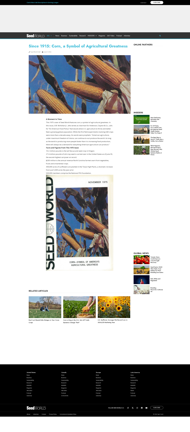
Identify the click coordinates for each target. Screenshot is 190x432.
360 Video (110, 36)
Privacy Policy (53, 414)
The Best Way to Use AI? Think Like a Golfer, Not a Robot (157, 139)
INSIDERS (91, 36)
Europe (98, 372)
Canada (63, 372)
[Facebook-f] (128, 408)
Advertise (127, 36)
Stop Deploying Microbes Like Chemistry (155, 119)
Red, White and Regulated (155, 280)
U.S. (48, 36)
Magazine (102, 36)
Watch (132, 390)
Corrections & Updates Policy (68, 414)
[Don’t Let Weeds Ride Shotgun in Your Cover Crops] (45, 317)
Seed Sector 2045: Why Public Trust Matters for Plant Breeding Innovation (157, 269)
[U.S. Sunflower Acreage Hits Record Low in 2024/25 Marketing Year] (114, 317)
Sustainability (73, 36)
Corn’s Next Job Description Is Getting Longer (42, 2)
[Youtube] (146, 408)
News (57, 36)
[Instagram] (137, 408)
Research (82, 36)
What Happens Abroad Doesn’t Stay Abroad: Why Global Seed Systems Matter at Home (156, 150)
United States (31, 372)
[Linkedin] (142, 408)
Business (64, 36)
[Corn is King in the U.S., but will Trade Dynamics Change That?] (79, 317)
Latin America (135, 372)
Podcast (119, 36)
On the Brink (64, 396)
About (28, 414)
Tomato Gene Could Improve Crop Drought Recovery (155, 259)
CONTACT (143, 2)
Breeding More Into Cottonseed (157, 289)
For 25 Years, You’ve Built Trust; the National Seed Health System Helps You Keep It (156, 129)
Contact (44, 414)
